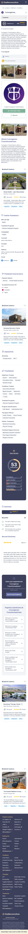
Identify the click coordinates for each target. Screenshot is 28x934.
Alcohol (5, 377)
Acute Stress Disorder (5, 858)
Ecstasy (4, 843)
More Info (18, 174)
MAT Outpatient (18, 898)
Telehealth (5, 906)
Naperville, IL (17, 822)
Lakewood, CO (18, 819)
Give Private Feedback (14, 594)
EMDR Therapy (18, 884)
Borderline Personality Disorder (7, 863)
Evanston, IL (17, 824)
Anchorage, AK (18, 827)
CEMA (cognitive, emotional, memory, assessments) (19, 879)
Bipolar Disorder (7, 391)
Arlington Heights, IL (7, 829)
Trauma (5, 393)
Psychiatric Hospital (7, 903)
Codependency (18, 862)
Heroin (16, 846)
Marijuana (16, 848)
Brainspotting (5, 879)
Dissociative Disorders (5, 868)
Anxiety (16, 857)
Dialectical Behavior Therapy (7, 884)
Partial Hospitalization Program (19, 901)
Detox (4, 896)
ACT (3, 876)
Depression (17, 391)
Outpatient (5, 901)
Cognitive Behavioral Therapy (7, 882)
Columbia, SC (5, 827)
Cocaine (16, 841)
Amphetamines (18, 838)
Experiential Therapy (7, 887)
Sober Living (17, 903)
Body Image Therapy (19, 876)
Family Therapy (18, 887)
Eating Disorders (18, 867)
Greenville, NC (6, 822)
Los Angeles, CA (6, 819)
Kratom (4, 848)
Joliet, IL (4, 824)
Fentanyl (16, 843)
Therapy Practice (18, 906)
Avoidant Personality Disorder (7, 860)
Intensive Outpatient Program (10, 228)
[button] (14, 619)
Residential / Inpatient (19, 896)
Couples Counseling (19, 881)
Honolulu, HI (17, 829)
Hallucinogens (6, 846)
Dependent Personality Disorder (7, 865)
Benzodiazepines (7, 841)
